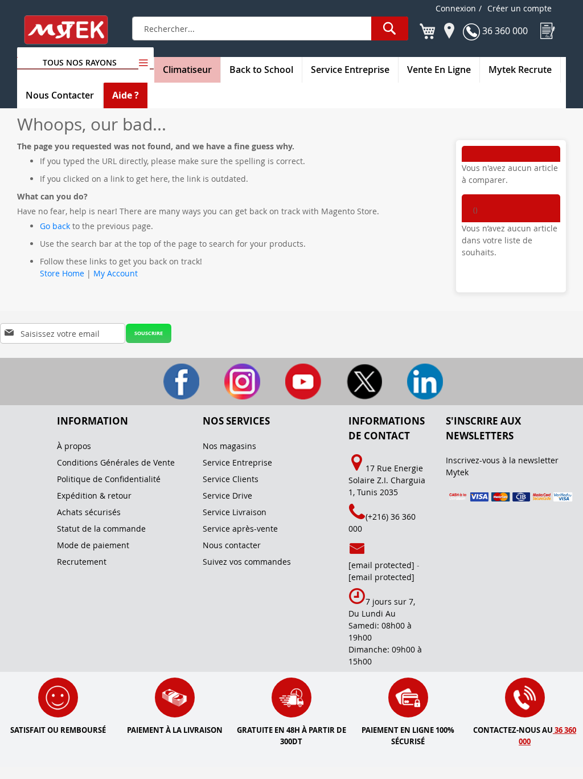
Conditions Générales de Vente (116, 462)
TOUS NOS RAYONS (80, 62)
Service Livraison (234, 512)
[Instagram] (232, 380)
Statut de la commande (101, 528)
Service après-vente (240, 528)
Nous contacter (232, 545)
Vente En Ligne (439, 69)
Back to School (261, 69)
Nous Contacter (60, 95)
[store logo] (73, 30)
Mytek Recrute (520, 69)
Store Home (62, 273)
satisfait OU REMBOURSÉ (58, 730)
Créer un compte (519, 8)
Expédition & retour (94, 495)
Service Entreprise (350, 69)
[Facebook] (171, 380)
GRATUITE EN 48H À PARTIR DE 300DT (291, 736)
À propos (74, 446)
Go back (55, 226)
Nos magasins (229, 446)
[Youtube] (292, 380)
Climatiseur (187, 69)
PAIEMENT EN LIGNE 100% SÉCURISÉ (408, 736)
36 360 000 (504, 31)
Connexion (456, 8)
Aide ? (125, 95)
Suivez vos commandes (247, 561)
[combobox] (270, 28)
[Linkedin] (413, 380)
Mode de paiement (93, 545)
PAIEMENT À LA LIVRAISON (175, 730)
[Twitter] (353, 380)
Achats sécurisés (89, 512)
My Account (115, 273)
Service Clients (230, 479)
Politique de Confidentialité (109, 479)
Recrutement (81, 561)
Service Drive (227, 495)
